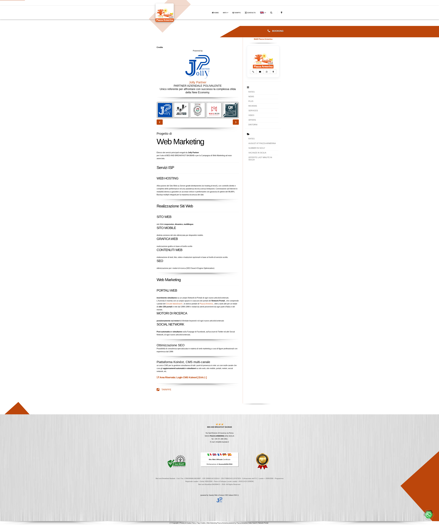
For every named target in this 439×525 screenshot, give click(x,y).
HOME (216, 13)
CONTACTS (251, 13)
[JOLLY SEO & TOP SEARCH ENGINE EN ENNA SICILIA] (165, 110)
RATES (251, 92)
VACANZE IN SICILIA (257, 153)
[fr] (219, 455)
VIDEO (251, 115)
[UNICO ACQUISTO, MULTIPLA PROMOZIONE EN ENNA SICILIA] (230, 110)
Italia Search (253, 523)
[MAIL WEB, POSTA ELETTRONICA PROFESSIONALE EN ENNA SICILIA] (198, 110)
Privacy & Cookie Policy (188, 523)
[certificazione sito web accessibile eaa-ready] (176, 461)
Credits (203, 523)
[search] (271, 12)
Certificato (219, 459)
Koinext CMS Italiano (226, 495)
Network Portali (263, 523)
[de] (224, 455)
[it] (209, 455)
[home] (170, 12)
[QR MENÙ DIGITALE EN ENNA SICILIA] (214, 110)
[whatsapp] (428, 514)
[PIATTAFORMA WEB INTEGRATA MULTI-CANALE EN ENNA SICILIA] (181, 110)
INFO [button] (225, 13)
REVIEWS (252, 106)
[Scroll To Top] (435, 522)
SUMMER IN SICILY (256, 148)
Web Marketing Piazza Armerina (217, 523)
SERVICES (253, 111)
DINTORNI (252, 125)
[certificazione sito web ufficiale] (262, 461)
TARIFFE (237, 13)
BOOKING (277, 31)
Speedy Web (213, 495)
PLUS (250, 101)
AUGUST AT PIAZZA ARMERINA (262, 143)
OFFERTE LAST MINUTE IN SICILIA (260, 158)
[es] (229, 455)
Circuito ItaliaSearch (174, 304)
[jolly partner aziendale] (219, 500)
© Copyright (174, 523)
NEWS (251, 97)
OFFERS (252, 120)
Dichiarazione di (219, 464)
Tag (198, 523)
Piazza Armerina (206, 304)
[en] (214, 455)
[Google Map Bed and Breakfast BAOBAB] (281, 12)
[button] (263, 12)
